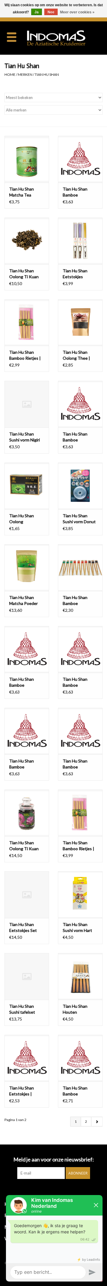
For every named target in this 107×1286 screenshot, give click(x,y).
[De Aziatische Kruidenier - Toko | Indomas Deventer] (65, 37)
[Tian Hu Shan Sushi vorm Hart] (80, 894)
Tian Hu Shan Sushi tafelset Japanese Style (23, 1009)
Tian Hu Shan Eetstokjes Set (23, 927)
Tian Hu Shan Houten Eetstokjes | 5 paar (80, 1009)
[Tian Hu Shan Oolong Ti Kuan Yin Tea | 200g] (26, 813)
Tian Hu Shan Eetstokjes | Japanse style (21, 1091)
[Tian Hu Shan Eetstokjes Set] (26, 894)
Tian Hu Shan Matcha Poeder (23, 600)
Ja (36, 12)
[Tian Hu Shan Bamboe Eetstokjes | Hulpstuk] (80, 567)
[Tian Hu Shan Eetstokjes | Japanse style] (26, 1058)
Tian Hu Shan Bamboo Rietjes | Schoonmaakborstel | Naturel (26, 355)
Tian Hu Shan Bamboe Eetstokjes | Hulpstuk (75, 600)
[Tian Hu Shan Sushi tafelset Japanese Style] (26, 976)
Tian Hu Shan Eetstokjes (75, 273)
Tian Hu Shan (47, 74)
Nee (51, 12)
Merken (25, 74)
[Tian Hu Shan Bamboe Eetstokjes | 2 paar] (80, 159)
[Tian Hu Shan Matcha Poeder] (26, 567)
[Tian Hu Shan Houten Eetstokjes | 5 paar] (80, 976)
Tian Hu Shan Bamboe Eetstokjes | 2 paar (80, 192)
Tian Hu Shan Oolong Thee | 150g (76, 355)
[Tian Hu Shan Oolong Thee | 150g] (80, 322)
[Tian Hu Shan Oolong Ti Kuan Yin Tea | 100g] (26, 241)
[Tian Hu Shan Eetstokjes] (80, 241)
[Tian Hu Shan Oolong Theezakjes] (26, 486)
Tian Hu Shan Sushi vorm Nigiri (24, 436)
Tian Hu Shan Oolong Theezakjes (21, 519)
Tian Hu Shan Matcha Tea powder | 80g (21, 192)
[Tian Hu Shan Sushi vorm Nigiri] (26, 404)
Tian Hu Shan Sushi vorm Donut (79, 518)
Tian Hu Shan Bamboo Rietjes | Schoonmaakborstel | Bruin (80, 846)
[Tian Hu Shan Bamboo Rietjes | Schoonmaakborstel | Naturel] (26, 322)
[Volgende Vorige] (96, 1121)
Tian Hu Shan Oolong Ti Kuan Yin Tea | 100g (24, 274)
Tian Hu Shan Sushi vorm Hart (77, 927)
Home (9, 74)
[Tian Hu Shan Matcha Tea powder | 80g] (26, 159)
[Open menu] (11, 37)
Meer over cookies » (77, 12)
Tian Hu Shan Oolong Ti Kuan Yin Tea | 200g (24, 846)
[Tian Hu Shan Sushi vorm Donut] (80, 486)
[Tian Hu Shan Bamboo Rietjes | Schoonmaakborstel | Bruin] (80, 813)
